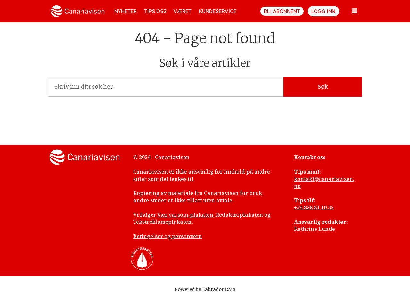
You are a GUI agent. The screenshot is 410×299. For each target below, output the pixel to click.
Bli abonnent (282, 11)
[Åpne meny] (354, 11)
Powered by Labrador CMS (205, 289)
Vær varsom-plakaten (185, 214)
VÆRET (183, 11)
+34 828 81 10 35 (314, 207)
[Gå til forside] (78, 11)
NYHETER (125, 11)
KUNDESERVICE (217, 11)
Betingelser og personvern (167, 236)
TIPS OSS (155, 11)
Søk (323, 86)
